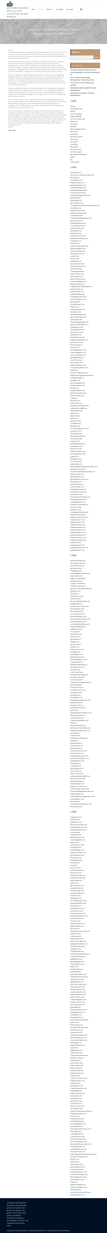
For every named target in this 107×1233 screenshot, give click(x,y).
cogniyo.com (75, 441)
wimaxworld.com (76, 680)
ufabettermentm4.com (79, 517)
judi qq (72, 111)
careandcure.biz (76, 439)
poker (72, 157)
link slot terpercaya (77, 119)
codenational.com (77, 1169)
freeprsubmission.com (78, 1088)
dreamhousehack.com (78, 1139)
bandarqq (10, 1203)
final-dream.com (76, 1063)
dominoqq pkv (20, 1203)
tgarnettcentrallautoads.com (81, 589)
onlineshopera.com (77, 870)
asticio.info (74, 418)
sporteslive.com (76, 320)
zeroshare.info (75, 644)
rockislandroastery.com (79, 1174)
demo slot (74, 121)
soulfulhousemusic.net (78, 492)
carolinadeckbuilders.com (79, 624)
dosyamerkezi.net (76, 611)
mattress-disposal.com (79, 373)
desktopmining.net (77, 781)
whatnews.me (75, 1060)
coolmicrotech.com (77, 1136)
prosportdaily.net (76, 1071)
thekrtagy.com (75, 1131)
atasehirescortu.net (77, 337)
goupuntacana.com (77, 837)
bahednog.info (75, 198)
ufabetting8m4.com (77, 989)
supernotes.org (76, 403)
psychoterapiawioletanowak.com (82, 472)
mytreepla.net (75, 972)
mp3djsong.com (76, 571)
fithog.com (74, 710)
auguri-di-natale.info (78, 578)
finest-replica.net (76, 1065)
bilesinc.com (75, 647)
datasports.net (75, 335)
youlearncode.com (77, 893)
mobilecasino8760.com (78, 738)
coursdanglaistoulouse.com (80, 573)
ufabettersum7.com (77, 520)
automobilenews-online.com (80, 1144)
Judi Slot (40, 9)
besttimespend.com (77, 436)
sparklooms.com (76, 494)
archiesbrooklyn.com (78, 690)
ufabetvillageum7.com (78, 1000)
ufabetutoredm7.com (78, 538)
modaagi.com (75, 652)
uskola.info (74, 1048)
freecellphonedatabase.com (80, 218)
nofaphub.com (75, 847)
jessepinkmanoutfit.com (79, 238)
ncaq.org (73, 865)
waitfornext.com (76, 1053)
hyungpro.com (75, 312)
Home (33, 9)
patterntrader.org (77, 396)
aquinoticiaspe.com (77, 284)
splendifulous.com (77, 982)
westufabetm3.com (77, 545)
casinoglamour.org (77, 799)
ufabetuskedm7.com (78, 532)
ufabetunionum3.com (78, 992)
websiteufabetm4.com (78, 1010)
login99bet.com (76, 822)
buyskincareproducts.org (79, 789)
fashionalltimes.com (77, 1147)
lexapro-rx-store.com (78, 786)
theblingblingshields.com (79, 322)
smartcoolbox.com (77, 487)
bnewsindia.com (76, 1096)
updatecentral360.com (78, 408)
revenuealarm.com (77, 1180)
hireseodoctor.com (77, 964)
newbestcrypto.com (77, 266)
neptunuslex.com (76, 576)
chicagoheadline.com (78, 830)
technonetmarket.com (78, 1040)
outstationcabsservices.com (80, 1129)
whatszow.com (75, 906)
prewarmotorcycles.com (79, 606)
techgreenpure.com (77, 913)
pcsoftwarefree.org (77, 878)
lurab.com (74, 1182)
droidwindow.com (76, 1086)
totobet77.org (75, 510)
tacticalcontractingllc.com (80, 497)
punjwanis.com (75, 172)
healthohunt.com (76, 1030)
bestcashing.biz (76, 685)
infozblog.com (75, 695)
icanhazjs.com (75, 763)
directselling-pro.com (78, 1177)
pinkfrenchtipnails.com (78, 325)
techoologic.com (76, 1109)
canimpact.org (75, 766)
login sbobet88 (75, 116)
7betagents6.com (77, 951)
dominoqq (74, 144)
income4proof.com (77, 855)
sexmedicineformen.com (79, 479)
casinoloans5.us (76, 743)
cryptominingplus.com (78, 281)
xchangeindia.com (77, 1134)
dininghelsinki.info (76, 1017)
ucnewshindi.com (76, 216)
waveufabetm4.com (77, 1005)
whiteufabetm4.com (77, 1012)
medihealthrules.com (78, 1114)
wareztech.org (75, 233)
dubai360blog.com (77, 358)
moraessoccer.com (77, 667)
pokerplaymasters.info (78, 190)
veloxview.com (75, 543)
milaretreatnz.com (77, 649)
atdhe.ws (73, 723)
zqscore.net (74, 413)
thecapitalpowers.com (78, 499)
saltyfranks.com (76, 634)
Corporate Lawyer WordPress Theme (21, 1231)
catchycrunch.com (77, 845)
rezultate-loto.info (77, 979)
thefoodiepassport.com (79, 756)
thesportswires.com (77, 309)
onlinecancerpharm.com (79, 368)
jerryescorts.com (76, 342)
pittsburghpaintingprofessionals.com (84, 467)
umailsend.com (75, 241)
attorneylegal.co (76, 345)
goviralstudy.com (76, 769)
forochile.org (75, 670)
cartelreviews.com (77, 918)
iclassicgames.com (77, 271)
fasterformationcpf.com (79, 246)
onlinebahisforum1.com (78, 827)
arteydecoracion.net (78, 708)
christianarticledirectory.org (80, 804)
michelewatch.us (76, 581)
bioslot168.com (75, 1190)
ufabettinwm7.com (77, 522)
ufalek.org (74, 370)
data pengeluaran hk (78, 129)
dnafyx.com (74, 883)
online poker (75, 162)
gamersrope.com (76, 221)
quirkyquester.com (77, 477)
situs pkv (22, 1220)
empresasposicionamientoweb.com (83, 1154)
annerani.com (75, 637)
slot (14, 130)
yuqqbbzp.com (75, 949)
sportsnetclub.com (77, 264)
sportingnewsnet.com (78, 314)
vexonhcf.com (75, 599)
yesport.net (74, 256)
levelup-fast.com (76, 969)
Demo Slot (49, 9)
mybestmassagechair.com (80, 731)
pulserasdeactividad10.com (80, 776)
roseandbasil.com (76, 718)
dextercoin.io (75, 801)
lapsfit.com (74, 967)
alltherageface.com (77, 1167)
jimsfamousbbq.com (77, 561)
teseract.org (75, 1076)
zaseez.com (74, 842)
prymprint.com (76, 431)
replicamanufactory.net (79, 977)
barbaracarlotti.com (78, 779)
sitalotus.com (75, 401)
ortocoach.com (76, 461)
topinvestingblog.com (78, 627)
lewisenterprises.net (77, 875)
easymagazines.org (77, 444)
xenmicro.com (75, 868)
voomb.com (74, 347)
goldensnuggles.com (77, 249)
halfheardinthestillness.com (80, 728)
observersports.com (77, 279)
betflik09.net (75, 863)
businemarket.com (77, 292)
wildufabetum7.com (77, 550)
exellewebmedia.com (78, 223)
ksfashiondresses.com (78, 393)
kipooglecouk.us (76, 748)
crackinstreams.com (78, 956)
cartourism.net (75, 771)
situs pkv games (76, 114)
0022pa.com (74, 642)
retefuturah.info (76, 1033)
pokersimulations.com (78, 974)
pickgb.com (74, 388)
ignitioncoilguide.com (78, 1185)
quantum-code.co (77, 1058)
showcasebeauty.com (78, 616)
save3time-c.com (76, 596)
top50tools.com (76, 629)
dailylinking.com (76, 880)
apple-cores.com (76, 774)
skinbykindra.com (76, 1164)
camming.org (75, 832)
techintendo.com (76, 911)
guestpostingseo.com (78, 185)
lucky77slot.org (76, 360)
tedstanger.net (76, 1043)
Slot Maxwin (59, 9)
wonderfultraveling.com (79, 675)
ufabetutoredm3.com (78, 535)
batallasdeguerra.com (78, 660)
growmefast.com (76, 363)
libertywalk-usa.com (78, 563)
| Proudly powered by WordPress (57, 1231)
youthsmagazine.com (78, 299)
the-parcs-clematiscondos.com (82, 175)
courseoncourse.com (78, 193)
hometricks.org (76, 449)
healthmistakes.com (77, 390)
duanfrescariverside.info (79, 1020)
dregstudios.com (76, 662)
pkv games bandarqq (78, 154)
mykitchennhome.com (78, 751)
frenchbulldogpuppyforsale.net (81, 791)
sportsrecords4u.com (78, 984)
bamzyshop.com (76, 1101)
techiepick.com (76, 1098)
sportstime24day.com (78, 317)
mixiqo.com (74, 456)
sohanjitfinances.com (78, 489)
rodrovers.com (75, 936)
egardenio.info (75, 421)
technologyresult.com (78, 901)
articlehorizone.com (77, 946)
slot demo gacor (76, 152)
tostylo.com (74, 259)
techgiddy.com (75, 208)
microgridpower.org (77, 454)
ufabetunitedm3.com (78, 527)
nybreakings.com (76, 1126)
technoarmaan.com (77, 1152)
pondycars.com (76, 1103)
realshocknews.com (77, 385)
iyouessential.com (77, 888)
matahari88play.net (77, 294)
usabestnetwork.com (78, 236)
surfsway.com (75, 921)
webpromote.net (76, 703)
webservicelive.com (77, 1195)
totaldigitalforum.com (78, 1149)
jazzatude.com (75, 639)
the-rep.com (75, 632)
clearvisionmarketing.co (79, 1055)
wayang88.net (75, 1007)
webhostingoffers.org (78, 903)
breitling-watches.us (78, 586)
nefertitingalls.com (77, 850)
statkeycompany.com (78, 622)
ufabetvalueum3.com (78, 994)
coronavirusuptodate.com (80, 954)
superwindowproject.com (79, 758)
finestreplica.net (76, 1025)
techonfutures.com (77, 1106)
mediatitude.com (76, 604)
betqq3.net (74, 741)
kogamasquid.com (77, 794)
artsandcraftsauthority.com (80, 1192)
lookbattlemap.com (77, 251)
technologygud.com (77, 383)
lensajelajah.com (76, 860)
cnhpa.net (74, 398)
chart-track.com (76, 672)
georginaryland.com (77, 715)
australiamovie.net (77, 566)
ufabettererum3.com (78, 515)
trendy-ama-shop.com (78, 1078)
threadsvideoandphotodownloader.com (85, 205)
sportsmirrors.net (76, 332)
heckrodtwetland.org (78, 725)
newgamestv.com (76, 327)
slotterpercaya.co (77, 484)
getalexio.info (75, 426)
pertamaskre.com (77, 203)
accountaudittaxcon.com (79, 429)
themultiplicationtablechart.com (82, 796)
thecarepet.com (76, 180)
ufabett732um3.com (77, 1045)
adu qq (72, 106)
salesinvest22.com (77, 1073)
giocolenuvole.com (77, 886)
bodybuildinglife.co (77, 378)
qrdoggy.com (75, 380)
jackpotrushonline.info (78, 213)
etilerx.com (74, 1022)
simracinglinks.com (77, 609)
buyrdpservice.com (77, 254)
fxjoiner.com (74, 1162)
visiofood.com (75, 1083)
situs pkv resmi (75, 149)
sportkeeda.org (76, 434)
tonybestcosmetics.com (79, 1157)
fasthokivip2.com (76, 276)
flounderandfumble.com (79, 1027)
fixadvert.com (75, 591)
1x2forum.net (75, 820)
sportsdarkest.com (77, 304)
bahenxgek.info (76, 200)
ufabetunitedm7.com (78, 530)
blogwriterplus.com (77, 183)
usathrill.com (75, 1116)
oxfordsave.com (76, 269)
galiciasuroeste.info (77, 657)
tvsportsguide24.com (78, 352)
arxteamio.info (75, 423)
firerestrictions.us (76, 687)
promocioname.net (77, 677)
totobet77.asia (75, 507)
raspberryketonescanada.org (81, 1111)
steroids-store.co (76, 705)
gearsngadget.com (77, 962)
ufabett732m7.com (77, 1081)
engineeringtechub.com (79, 340)
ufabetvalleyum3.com (78, 540)
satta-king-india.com (78, 941)
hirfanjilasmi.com (76, 446)
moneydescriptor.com (78, 297)
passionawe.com (76, 464)
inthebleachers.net (77, 784)
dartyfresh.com (76, 873)
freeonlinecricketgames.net (80, 682)
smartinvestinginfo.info (78, 1035)
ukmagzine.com (76, 231)
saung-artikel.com (77, 274)
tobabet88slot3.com (78, 502)
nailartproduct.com (77, 924)
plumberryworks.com (78, 469)
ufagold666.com (76, 1091)
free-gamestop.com (77, 226)
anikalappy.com (76, 1015)
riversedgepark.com (77, 840)
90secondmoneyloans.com (80, 931)
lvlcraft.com (74, 929)
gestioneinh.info (76, 1068)
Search (75, 52)
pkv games (74, 147)
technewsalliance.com (78, 1038)
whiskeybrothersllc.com (79, 548)
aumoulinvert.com (77, 753)
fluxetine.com (75, 736)
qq (71, 159)
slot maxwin (17, 1213)
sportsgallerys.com (77, 330)
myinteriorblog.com (77, 1093)
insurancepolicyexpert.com (80, 619)
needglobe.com (76, 459)
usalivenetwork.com (77, 211)
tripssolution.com (76, 939)
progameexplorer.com (78, 1172)
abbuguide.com (76, 898)
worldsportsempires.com (79, 406)
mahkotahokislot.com (78, 365)
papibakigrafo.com (77, 761)
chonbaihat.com (76, 698)
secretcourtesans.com (78, 825)
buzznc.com (74, 1159)
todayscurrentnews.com (79, 505)
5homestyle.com (76, 807)
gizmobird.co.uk (76, 568)
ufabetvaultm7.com (77, 997)
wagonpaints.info (76, 1050)
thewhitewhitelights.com (79, 720)
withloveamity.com (77, 891)
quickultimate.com (77, 474)
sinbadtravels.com (77, 228)
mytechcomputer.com (78, 1187)
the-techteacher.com (78, 1142)
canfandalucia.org (77, 1121)
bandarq (73, 127)
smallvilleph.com (76, 654)
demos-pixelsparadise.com (80, 601)
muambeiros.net (76, 692)
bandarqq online (76, 109)
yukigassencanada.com (79, 944)
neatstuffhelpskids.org (78, 665)
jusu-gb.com (74, 178)
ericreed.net (74, 733)
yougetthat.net (76, 261)
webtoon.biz (74, 307)
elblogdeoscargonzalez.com (80, 700)
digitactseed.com (76, 926)
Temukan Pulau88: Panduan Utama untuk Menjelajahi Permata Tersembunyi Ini (85, 72)
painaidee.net (75, 302)
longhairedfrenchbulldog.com (81, 287)
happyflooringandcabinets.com (82, 375)
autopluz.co (74, 594)
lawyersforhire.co (76, 289)
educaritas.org (75, 858)
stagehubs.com (76, 817)
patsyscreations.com (78, 853)
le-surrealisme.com (77, 614)
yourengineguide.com (78, 1124)
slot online (69, 9)
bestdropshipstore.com (79, 916)
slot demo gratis (76, 137)
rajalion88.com (75, 835)
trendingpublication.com (79, 512)
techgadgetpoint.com (78, 350)
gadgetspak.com (76, 959)
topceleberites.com (77, 987)
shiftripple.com (76, 482)
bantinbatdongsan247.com (80, 195)
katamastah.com (76, 411)
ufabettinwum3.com (77, 525)
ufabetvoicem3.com (77, 1002)
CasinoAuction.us (76, 746)
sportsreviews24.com (78, 355)
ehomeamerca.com (77, 908)
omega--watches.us (77, 583)
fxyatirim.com (75, 896)
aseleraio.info (75, 416)
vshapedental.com (77, 1119)
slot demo (74, 124)
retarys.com (74, 243)
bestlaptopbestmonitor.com (80, 713)
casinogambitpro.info (78, 188)
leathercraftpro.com (78, 451)
